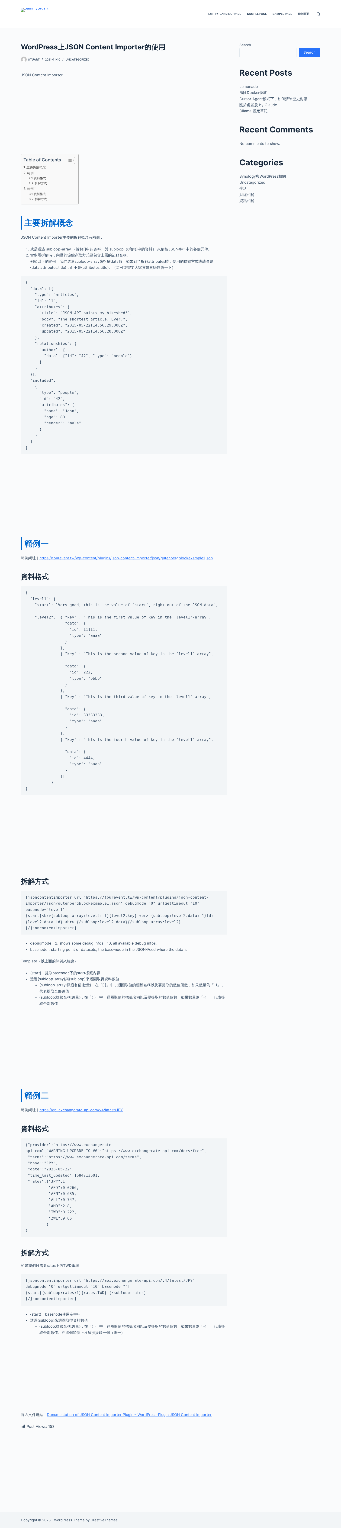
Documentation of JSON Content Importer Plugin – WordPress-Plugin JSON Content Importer (129, 1414)
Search (245, 45)
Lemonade (248, 86)
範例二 (32, 189)
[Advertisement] (124, 115)
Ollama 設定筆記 (253, 111)
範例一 (32, 173)
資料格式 (40, 178)
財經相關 (246, 194)
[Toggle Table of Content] (68, 160)
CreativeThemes (104, 1520)
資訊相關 (246, 200)
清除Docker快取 (253, 92)
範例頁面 (303, 14)
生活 (243, 188)
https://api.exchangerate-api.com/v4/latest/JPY (81, 1110)
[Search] (318, 14)
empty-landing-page (224, 14)
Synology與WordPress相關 (262, 176)
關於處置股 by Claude (258, 105)
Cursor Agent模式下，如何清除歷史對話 (273, 98)
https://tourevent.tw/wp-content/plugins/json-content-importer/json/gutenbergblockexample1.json (126, 558)
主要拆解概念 (36, 167)
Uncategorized (78, 59)
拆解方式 (41, 183)
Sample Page (257, 14)
